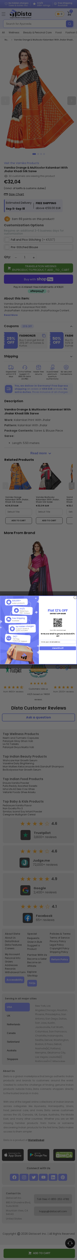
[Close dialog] (75, 597)
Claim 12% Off (57, 648)
